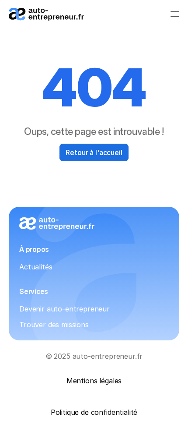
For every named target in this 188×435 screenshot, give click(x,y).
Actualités (35, 266)
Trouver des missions (54, 324)
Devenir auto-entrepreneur (64, 308)
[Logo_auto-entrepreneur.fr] (46, 14)
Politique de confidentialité (94, 412)
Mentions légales (94, 380)
